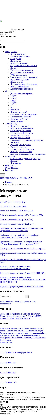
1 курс (13, 96)
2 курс (13, 98)
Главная (8, 182)
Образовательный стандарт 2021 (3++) (17, 224)
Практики (14, 110)
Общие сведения (17, 54)
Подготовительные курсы (22, 128)
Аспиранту (10, 156)
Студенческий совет (19, 119)
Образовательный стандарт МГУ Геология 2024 (21, 215)
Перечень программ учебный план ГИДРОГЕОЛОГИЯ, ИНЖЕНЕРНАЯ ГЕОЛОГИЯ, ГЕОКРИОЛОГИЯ (23, 279)
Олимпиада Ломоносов (20, 131)
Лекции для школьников (21, 151)
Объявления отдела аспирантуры (25, 158)
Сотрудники (15, 58)
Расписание (17, 314)
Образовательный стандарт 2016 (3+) (16, 219)
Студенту (9, 91)
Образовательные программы (23, 65)
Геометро (9, 170)
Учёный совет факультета (21, 70)
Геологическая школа (19, 135)
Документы (15, 61)
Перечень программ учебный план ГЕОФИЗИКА (22, 273)
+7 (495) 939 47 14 (8, 382)
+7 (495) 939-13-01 (8, 362)
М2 (11, 107)
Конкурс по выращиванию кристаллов (27, 154)
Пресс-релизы (6, 342)
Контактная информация (21, 89)
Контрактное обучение (20, 117)
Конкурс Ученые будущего (22, 149)
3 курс (13, 100)
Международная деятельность (23, 77)
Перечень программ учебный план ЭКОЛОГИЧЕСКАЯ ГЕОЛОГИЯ (15, 267)
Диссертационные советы (22, 72)
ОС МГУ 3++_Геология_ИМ (13, 202)
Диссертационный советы (11, 338)
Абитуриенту (11, 124)
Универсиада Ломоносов (21, 133)
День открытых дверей (20, 144)
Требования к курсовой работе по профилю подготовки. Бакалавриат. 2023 (19, 236)
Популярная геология (20, 138)
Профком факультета (19, 79)
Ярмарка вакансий (18, 112)
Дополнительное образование (23, 84)
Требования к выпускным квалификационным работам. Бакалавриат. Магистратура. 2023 (21, 243)
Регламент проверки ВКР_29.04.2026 (16, 211)
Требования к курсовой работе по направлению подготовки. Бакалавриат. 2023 (21, 229)
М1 (11, 105)
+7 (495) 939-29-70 (24, 178)
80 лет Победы (11, 168)
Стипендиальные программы (23, 114)
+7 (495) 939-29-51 (8, 372)
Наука (13, 68)
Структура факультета (20, 56)
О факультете (11, 52)
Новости (14, 161)
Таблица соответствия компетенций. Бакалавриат (22, 248)
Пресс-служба (16, 82)
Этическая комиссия (19, 86)
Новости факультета (31, 314)
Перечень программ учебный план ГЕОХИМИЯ (21, 286)
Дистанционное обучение (21, 93)
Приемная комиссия (19, 63)
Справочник (5, 314)
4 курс (13, 103)
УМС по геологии (18, 75)
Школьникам (6, 340)
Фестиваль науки (18, 147)
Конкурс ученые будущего (28, 335)
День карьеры (16, 121)
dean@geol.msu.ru (8, 178)
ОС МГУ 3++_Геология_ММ (13, 206)
